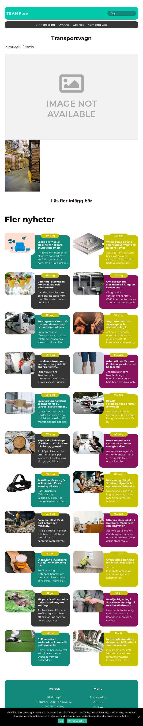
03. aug (50, 474)
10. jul (118, 593)
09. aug (50, 354)
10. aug (118, 315)
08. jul (119, 632)
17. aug (119, 275)
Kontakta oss (97, 24)
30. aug (50, 235)
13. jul (118, 553)
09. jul (50, 632)
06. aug (118, 434)
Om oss (63, 24)
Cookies (78, 24)
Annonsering (45, 24)
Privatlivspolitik (76, 721)
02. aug (118, 513)
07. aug (118, 394)
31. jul (50, 553)
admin (29, 46)
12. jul (50, 593)
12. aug (50, 315)
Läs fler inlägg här (71, 200)
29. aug (118, 235)
